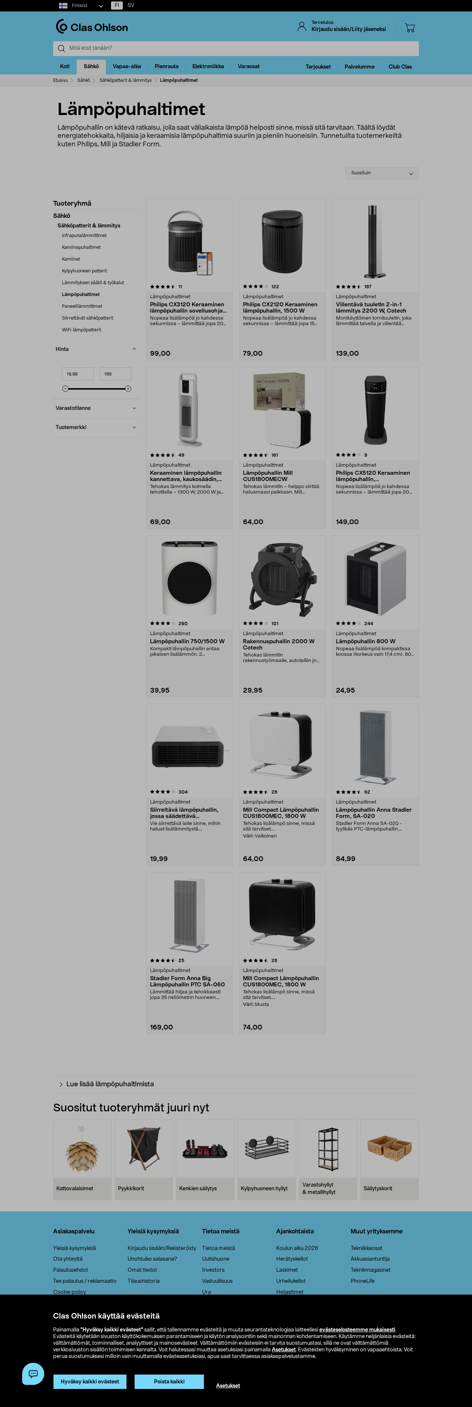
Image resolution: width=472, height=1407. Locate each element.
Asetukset (284, 1349)
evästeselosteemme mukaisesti (357, 1330)
